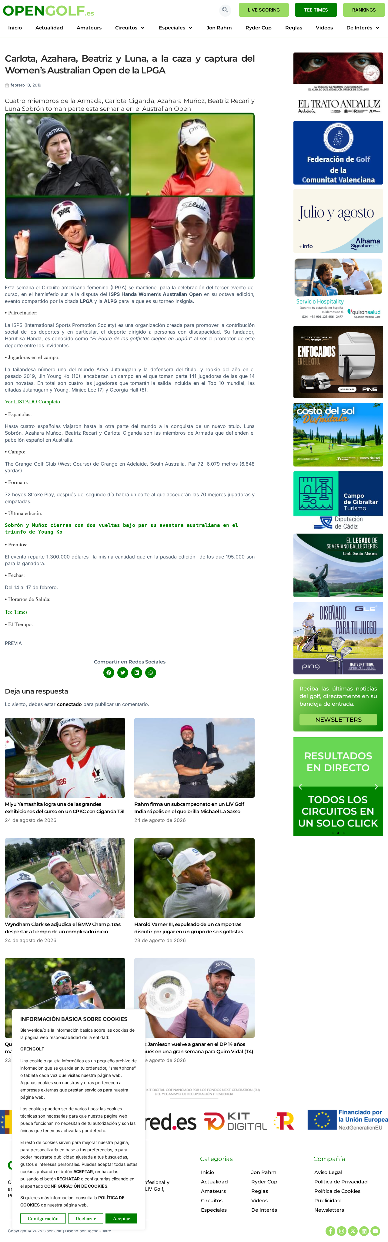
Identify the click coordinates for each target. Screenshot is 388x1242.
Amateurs (89, 28)
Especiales (172, 28)
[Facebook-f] (330, 1231)
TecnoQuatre (99, 1230)
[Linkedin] (364, 1231)
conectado (69, 704)
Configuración (43, 1218)
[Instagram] (341, 1231)
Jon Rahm (219, 28)
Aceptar (121, 1218)
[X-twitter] (353, 1231)
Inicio (15, 28)
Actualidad (49, 28)
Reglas (293, 28)
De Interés (359, 28)
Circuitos (126, 28)
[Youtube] (375, 1231)
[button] (225, 11)
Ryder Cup (259, 28)
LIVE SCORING (264, 10)
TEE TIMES (316, 10)
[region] (79, 1119)
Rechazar (86, 1218)
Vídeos (324, 28)
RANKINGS (364, 10)
